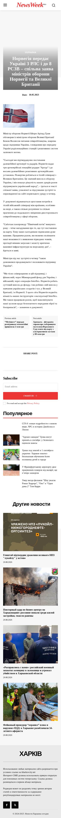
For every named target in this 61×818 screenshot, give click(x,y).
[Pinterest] (34, 361)
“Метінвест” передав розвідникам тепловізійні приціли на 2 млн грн (16, 324)
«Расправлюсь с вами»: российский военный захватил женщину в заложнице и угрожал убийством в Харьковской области (28, 670)
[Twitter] (27, 361)
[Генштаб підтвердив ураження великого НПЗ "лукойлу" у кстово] (30, 532)
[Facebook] (20, 361)
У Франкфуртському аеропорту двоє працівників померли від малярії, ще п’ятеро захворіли (39, 470)
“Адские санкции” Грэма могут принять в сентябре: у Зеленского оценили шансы (37, 440)
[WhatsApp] (41, 361)
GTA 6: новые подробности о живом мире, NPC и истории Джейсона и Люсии (39, 426)
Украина (30, 52)
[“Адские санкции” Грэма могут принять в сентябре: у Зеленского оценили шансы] (11, 440)
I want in (29, 396)
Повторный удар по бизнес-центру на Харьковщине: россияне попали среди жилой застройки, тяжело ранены (28, 612)
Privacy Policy (33, 403)
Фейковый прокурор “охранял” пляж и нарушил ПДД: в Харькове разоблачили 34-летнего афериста (28, 728)
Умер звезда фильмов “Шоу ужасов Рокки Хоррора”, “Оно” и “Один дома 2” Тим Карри (39, 483)
